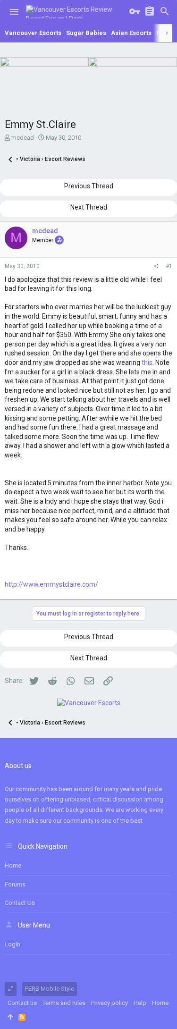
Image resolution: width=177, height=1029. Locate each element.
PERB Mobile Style (49, 988)
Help (140, 1002)
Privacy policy (109, 1002)
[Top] (10, 1017)
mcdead (22, 137)
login (12, 944)
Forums (15, 884)
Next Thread (88, 207)
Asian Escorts (131, 32)
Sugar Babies (86, 32)
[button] (14, 11)
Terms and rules (63, 1002)
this (147, 362)
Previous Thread (88, 186)
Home (13, 865)
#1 (169, 266)
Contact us (20, 902)
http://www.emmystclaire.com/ (51, 584)
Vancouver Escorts (33, 32)
